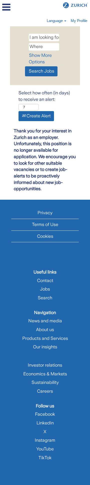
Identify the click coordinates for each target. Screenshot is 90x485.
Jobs (45, 289)
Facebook (45, 414)
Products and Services (45, 338)
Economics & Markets (45, 373)
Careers (45, 391)
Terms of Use (45, 224)
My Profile (79, 21)
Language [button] (55, 21)
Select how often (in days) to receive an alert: (44, 96)
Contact (45, 280)
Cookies (45, 236)
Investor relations (45, 365)
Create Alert (38, 115)
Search (45, 297)
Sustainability (45, 382)
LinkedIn (45, 422)
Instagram (45, 440)
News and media (45, 320)
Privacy (45, 212)
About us (45, 329)
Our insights (45, 346)
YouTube (45, 448)
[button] (15, 7)
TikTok (45, 457)
